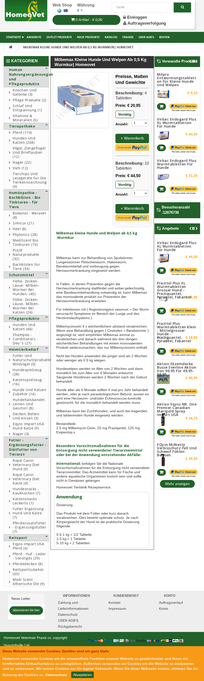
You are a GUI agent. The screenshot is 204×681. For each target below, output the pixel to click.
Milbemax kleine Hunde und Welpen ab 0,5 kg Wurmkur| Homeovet (78, 47)
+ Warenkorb (132, 138)
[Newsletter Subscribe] (26, 610)
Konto (163, 609)
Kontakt (114, 603)
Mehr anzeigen (177, 484)
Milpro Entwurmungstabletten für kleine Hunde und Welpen (176, 78)
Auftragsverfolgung (146, 23)
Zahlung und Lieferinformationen (73, 606)
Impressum (117, 609)
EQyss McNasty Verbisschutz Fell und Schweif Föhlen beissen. (177, 447)
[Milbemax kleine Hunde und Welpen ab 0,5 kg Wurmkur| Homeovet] (81, 100)
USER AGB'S (68, 620)
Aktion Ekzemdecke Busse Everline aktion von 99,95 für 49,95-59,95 (177, 367)
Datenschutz (68, 614)
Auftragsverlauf (171, 603)
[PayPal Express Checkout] (132, 147)
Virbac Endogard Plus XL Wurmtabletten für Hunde (176, 122)
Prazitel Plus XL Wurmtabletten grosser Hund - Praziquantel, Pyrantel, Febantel (174, 288)
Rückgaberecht (70, 626)
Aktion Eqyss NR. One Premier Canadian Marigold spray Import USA (177, 407)
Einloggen (136, 17)
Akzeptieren (82, 675)
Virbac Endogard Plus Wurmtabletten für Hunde (176, 163)
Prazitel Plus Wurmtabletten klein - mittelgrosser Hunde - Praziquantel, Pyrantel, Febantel (176, 330)
